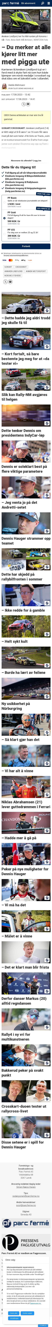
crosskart (21, 267)
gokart (8, 267)
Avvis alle (13, 1313)
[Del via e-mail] (28, 104)
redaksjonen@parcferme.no (26, 1196)
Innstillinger (43, 1325)
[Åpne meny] (49, 3)
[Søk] (42, 3)
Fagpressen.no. (35, 1303)
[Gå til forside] (10, 3)
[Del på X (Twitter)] (24, 104)
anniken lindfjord (14, 271)
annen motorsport (36, 271)
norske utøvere (13, 276)
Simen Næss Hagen (26, 1187)
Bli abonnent (28, 3)
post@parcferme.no (26, 1205)
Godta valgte (27, 1313)
